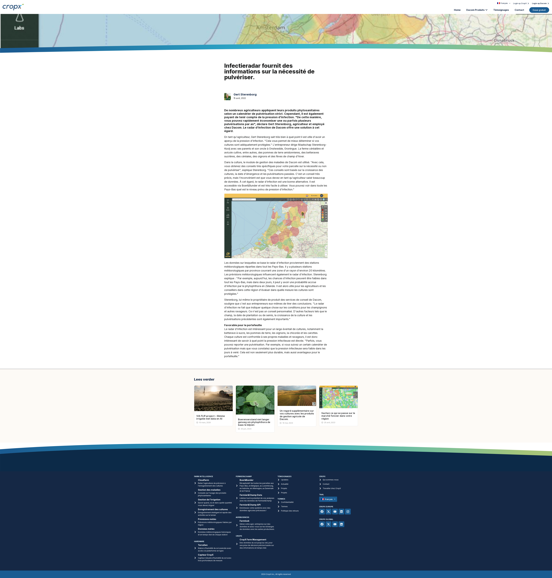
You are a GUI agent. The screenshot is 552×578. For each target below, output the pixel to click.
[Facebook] (322, 511)
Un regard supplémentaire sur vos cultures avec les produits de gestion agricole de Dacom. (297, 415)
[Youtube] (335, 511)
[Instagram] (348, 511)
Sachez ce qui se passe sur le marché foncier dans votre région (338, 416)
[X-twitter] (328, 511)
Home (457, 9)
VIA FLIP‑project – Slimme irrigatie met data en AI (210, 417)
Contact (519, 9)
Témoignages (501, 9)
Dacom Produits (475, 9)
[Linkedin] (341, 511)
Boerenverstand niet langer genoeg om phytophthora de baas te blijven (254, 422)
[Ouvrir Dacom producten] (486, 10)
